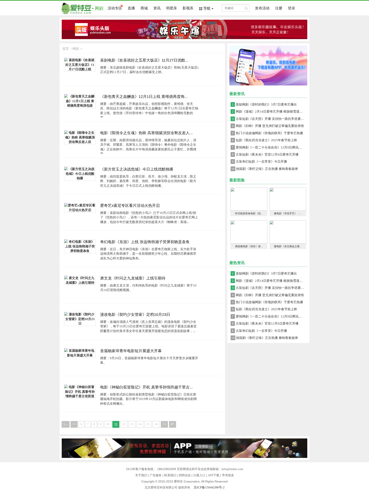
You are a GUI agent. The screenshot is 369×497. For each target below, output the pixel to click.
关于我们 (141, 475)
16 (156, 424)
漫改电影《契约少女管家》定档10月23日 (135, 314)
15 (148, 424)
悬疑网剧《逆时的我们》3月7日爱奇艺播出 (264, 104)
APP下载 (213, 475)
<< (74, 424)
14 (140, 424)
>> (164, 424)
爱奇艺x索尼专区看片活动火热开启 (130, 205)
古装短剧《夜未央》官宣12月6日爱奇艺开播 (265, 154)
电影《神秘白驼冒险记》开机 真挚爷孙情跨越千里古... (146, 387)
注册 (278, 8)
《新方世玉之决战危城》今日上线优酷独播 (136, 169)
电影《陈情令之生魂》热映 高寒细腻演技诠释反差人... (146, 133)
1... (65, 424)
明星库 (171, 8)
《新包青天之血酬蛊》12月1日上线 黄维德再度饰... (144, 96)
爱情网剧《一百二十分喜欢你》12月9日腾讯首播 (268, 147)
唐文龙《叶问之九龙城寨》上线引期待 (132, 278)
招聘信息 (185, 475)
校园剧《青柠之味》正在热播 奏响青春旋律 (264, 169)
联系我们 (170, 475)
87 (172, 424)
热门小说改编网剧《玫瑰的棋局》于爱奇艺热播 (267, 133)
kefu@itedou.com (232, 469)
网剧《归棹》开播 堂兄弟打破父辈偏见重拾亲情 (268, 126)
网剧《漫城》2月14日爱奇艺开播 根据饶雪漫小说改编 (269, 111)
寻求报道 (228, 475)
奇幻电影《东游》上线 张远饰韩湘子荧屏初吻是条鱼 (145, 242)
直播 (131, 8)
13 (132, 424)
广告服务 (156, 475)
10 (108, 424)
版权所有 (186, 487)
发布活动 (262, 8)
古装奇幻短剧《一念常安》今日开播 (259, 161)
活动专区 (115, 8)
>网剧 (75, 48)
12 (124, 424)
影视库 (188, 8)
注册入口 (199, 475)
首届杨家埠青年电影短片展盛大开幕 (131, 351)
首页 (65, 48)
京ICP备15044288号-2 (209, 487)
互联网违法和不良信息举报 (195, 469)
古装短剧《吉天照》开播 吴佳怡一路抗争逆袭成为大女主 (269, 119)
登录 (291, 8)
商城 (144, 8)
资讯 (157, 8)
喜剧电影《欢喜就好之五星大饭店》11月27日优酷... (144, 60)
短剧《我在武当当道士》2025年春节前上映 (264, 140)
